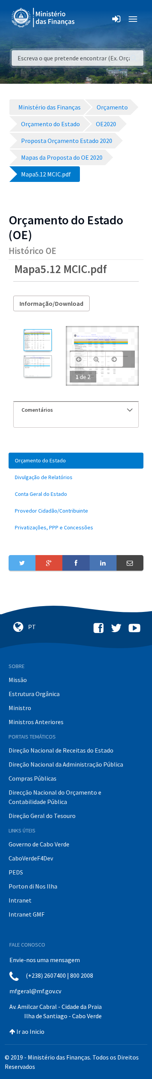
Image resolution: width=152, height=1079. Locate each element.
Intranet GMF (26, 914)
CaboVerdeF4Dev (31, 858)
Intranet (20, 900)
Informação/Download (51, 303)
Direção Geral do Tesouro (42, 816)
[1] (37, 340)
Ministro (20, 708)
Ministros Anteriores (36, 722)
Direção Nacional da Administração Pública (66, 764)
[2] (37, 366)
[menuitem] (76, 461)
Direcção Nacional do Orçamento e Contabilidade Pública (55, 797)
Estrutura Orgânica (34, 694)
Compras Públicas (33, 778)
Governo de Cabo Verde (39, 844)
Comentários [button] (37, 409)
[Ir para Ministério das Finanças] (44, 17)
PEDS (16, 872)
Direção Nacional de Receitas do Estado (61, 750)
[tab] (76, 410)
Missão (18, 680)
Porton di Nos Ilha (33, 886)
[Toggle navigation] (87, 19)
